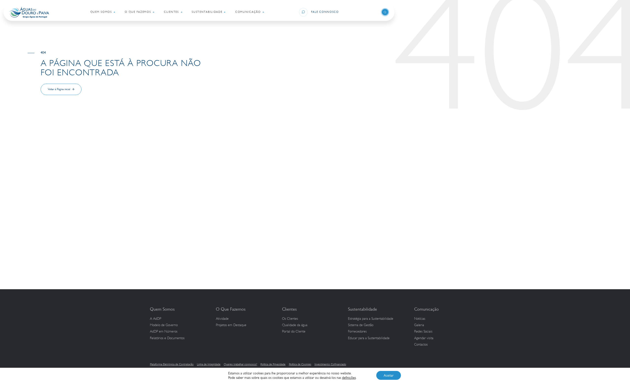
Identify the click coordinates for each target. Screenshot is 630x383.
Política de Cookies (300, 364)
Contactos (421, 345)
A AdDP (155, 319)
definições (349, 378)
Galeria (419, 325)
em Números (163, 332)
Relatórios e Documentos (167, 338)
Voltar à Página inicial (59, 89)
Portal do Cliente (293, 332)
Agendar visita (423, 338)
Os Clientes (290, 319)
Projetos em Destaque (231, 325)
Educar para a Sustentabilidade (369, 338)
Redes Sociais (423, 332)
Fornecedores (357, 332)
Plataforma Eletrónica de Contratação (172, 364)
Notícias (419, 319)
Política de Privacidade (272, 364)
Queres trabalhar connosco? (240, 364)
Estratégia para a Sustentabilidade (370, 319)
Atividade (222, 319)
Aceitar (389, 375)
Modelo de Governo (164, 325)
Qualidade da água (294, 325)
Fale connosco (325, 12)
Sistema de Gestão (360, 325)
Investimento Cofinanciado (330, 364)
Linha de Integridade (208, 364)
